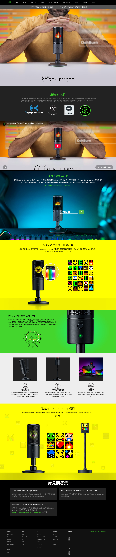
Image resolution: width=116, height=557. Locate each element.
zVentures (55, 542)
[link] (9, 2)
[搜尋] (100, 2)
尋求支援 (39, 534)
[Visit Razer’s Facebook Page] (69, 535)
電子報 (8, 552)
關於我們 (55, 534)
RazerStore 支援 (41, 539)
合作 (23, 544)
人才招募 (55, 537)
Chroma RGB (25, 537)
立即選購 (85, 7)
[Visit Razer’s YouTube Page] (69, 546)
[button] (107, 2)
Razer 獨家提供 (10, 544)
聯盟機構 (9, 549)
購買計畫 (9, 539)
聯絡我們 (55, 544)
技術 (23, 534)
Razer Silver (9, 547)
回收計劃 (39, 547)
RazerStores (9, 534)
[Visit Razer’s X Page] (69, 543)
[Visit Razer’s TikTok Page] (69, 549)
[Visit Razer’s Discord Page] (69, 554)
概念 (23, 539)
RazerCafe (9, 537)
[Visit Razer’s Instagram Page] (69, 537)
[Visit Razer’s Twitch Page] (69, 551)
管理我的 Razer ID (41, 542)
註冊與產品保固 (41, 537)
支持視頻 (39, 544)
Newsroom (55, 539)
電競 (23, 542)
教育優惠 (9, 542)
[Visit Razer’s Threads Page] (69, 540)
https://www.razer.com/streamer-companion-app (26, 512)
